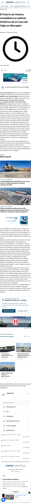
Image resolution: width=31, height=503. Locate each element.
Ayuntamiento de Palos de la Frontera (14, 384)
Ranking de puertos (20, 6)
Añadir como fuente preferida (15, 87)
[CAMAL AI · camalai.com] (23, 300)
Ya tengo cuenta (22, 311)
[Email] (28, 394)
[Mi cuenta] (28, 2)
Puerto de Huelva (21, 386)
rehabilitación (3, 387)
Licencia (28, 70)
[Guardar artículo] (1, 70)
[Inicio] (15, 2)
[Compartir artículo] (5, 70)
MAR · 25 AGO (4, 6)
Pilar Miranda (12, 386)
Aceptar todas (15, 495)
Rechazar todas (15, 499)
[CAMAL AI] (12, 6)
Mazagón (5, 386)
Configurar (15, 491)
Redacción (3, 32)
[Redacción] (3, 395)
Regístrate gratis (9, 311)
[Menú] (2, 2)
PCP (29, 6)
